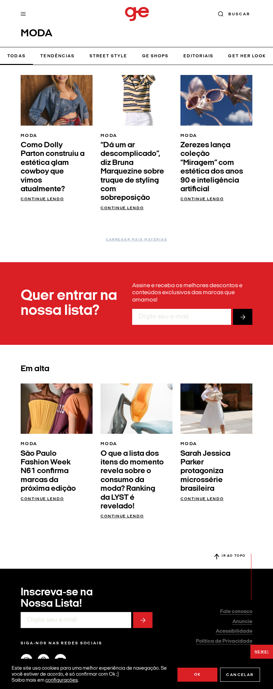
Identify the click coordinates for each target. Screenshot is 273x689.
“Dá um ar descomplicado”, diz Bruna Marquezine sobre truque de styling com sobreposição (132, 171)
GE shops (155, 56)
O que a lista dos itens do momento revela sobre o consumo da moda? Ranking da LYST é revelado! (132, 480)
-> (242, 317)
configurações (61, 680)
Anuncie (242, 621)
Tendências (57, 56)
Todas (16, 56)
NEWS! (262, 652)
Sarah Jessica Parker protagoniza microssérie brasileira (205, 471)
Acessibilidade (234, 631)
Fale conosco (236, 611)
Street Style (109, 56)
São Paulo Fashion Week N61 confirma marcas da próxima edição (48, 471)
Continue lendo (42, 199)
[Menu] (23, 14)
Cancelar (240, 675)
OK (197, 675)
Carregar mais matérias (136, 240)
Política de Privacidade (224, 641)
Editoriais (198, 56)
